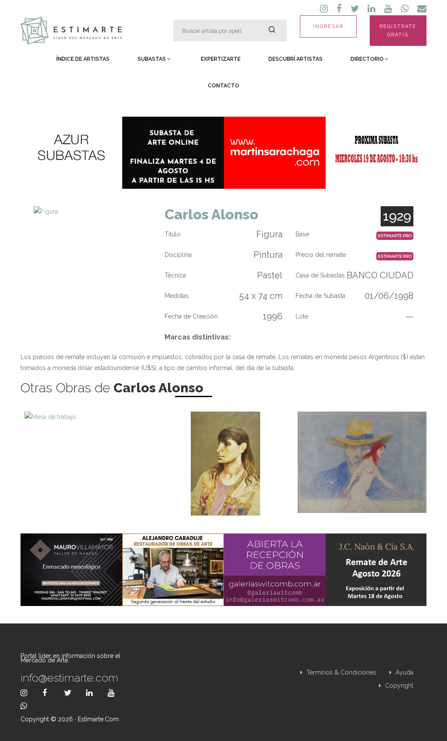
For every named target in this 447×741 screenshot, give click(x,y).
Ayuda (403, 672)
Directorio (368, 59)
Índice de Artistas (83, 59)
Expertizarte (221, 59)
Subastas (152, 59)
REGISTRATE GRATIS (397, 31)
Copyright (398, 685)
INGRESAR (328, 26)
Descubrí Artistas (295, 59)
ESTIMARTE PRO (395, 235)
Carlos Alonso (211, 214)
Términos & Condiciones (340, 672)
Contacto (223, 86)
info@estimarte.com (69, 677)
